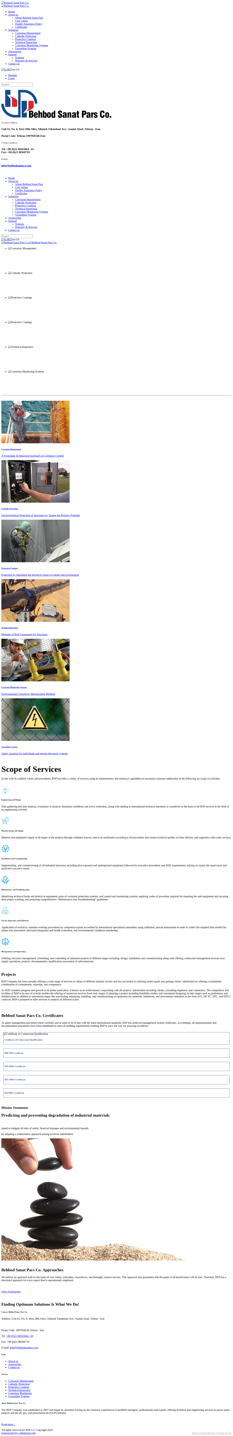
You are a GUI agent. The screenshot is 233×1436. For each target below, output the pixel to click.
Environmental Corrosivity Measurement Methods (28, 694)
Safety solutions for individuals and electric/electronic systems (34, 753)
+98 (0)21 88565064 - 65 (19, 1336)
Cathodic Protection (9, 509)
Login (11, 78)
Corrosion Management (11, 449)
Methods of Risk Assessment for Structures (24, 634)
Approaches (14, 1364)
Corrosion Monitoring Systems (14, 687)
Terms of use (225, 1433)
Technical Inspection (9, 628)
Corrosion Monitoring (20, 1393)
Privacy (212, 1433)
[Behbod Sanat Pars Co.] (15, 2)
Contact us (14, 1367)
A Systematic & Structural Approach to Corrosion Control (32, 455)
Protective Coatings (9, 568)
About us (13, 1361)
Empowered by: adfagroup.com (18, 1433)
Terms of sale (199, 1433)
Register (12, 75)
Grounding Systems (9, 747)
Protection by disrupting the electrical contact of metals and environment (40, 574)
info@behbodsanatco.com (16, 165)
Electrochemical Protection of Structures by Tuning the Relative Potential (40, 515)
